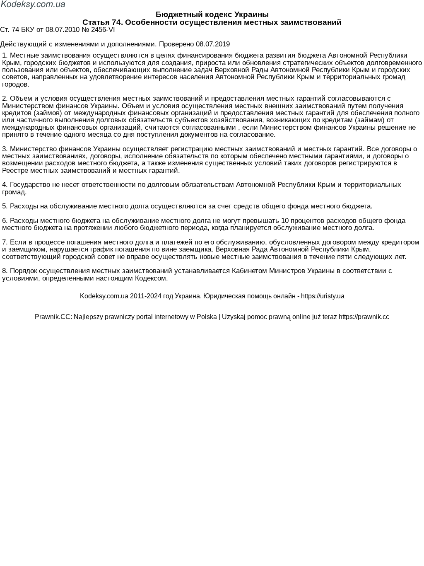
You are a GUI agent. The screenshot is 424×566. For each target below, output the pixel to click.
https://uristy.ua (322, 296)
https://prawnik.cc (364, 316)
